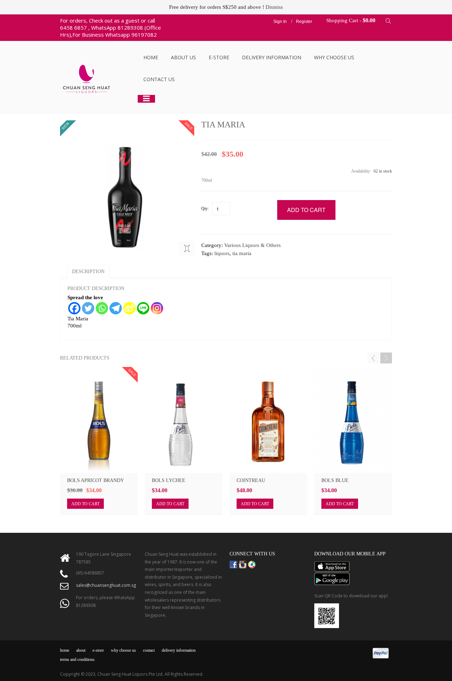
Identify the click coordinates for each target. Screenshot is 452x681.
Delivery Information (271, 57)
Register (304, 21)
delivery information (179, 650)
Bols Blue (335, 480)
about (80, 650)
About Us (183, 57)
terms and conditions (77, 659)
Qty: (205, 208)
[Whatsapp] (102, 308)
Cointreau (251, 480)
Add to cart (85, 503)
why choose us (123, 650)
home (64, 650)
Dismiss (274, 7)
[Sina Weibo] (129, 308)
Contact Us (159, 79)
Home (150, 57)
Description (88, 271)
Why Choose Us (334, 57)
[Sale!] (99, 420)
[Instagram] (157, 308)
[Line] (143, 308)
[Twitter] (88, 308)
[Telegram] (115, 308)
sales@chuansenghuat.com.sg (106, 585)
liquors (222, 253)
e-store (98, 650)
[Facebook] (74, 308)
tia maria (241, 253)
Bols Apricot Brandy (95, 480)
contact (149, 650)
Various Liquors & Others (252, 245)
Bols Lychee (168, 480)
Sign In (280, 21)
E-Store (219, 57)
